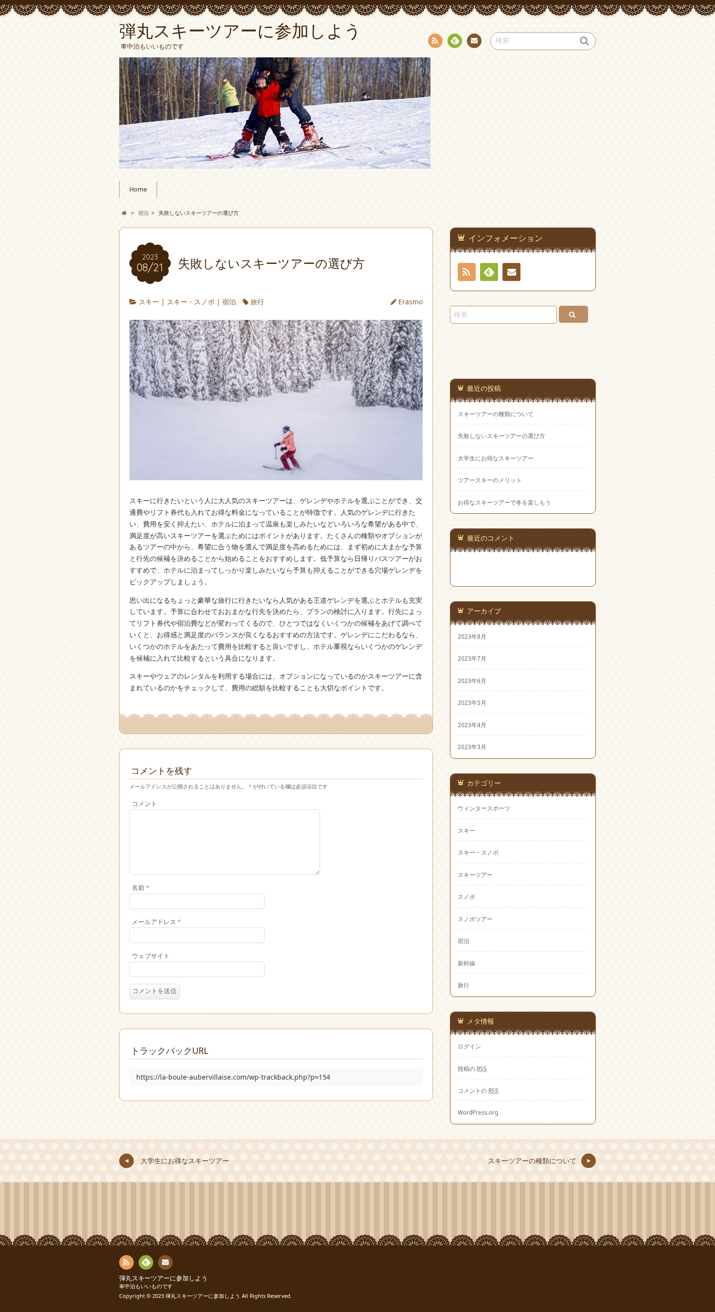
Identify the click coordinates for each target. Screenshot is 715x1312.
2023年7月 (472, 658)
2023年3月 (472, 747)
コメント (144, 804)
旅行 (257, 301)
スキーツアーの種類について (496, 414)
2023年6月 (472, 680)
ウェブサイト (151, 956)
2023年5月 (472, 702)
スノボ (466, 896)
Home (138, 189)
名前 (140, 888)
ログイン (469, 1046)
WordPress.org (478, 1112)
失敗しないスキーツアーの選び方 (501, 435)
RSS (435, 41)
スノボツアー (475, 919)
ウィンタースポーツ (484, 808)
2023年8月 (472, 636)
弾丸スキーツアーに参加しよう (163, 1278)
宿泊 (229, 301)
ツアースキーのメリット (490, 480)
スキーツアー (475, 874)
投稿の (472, 1068)
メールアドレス (156, 922)
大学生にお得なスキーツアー (496, 458)
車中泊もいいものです (146, 1286)
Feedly (454, 41)
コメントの (478, 1090)
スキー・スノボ (190, 301)
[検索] (573, 314)
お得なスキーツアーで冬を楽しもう (504, 502)
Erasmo (410, 301)
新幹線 (466, 963)
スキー (149, 301)
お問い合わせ (474, 41)
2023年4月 (472, 725)
